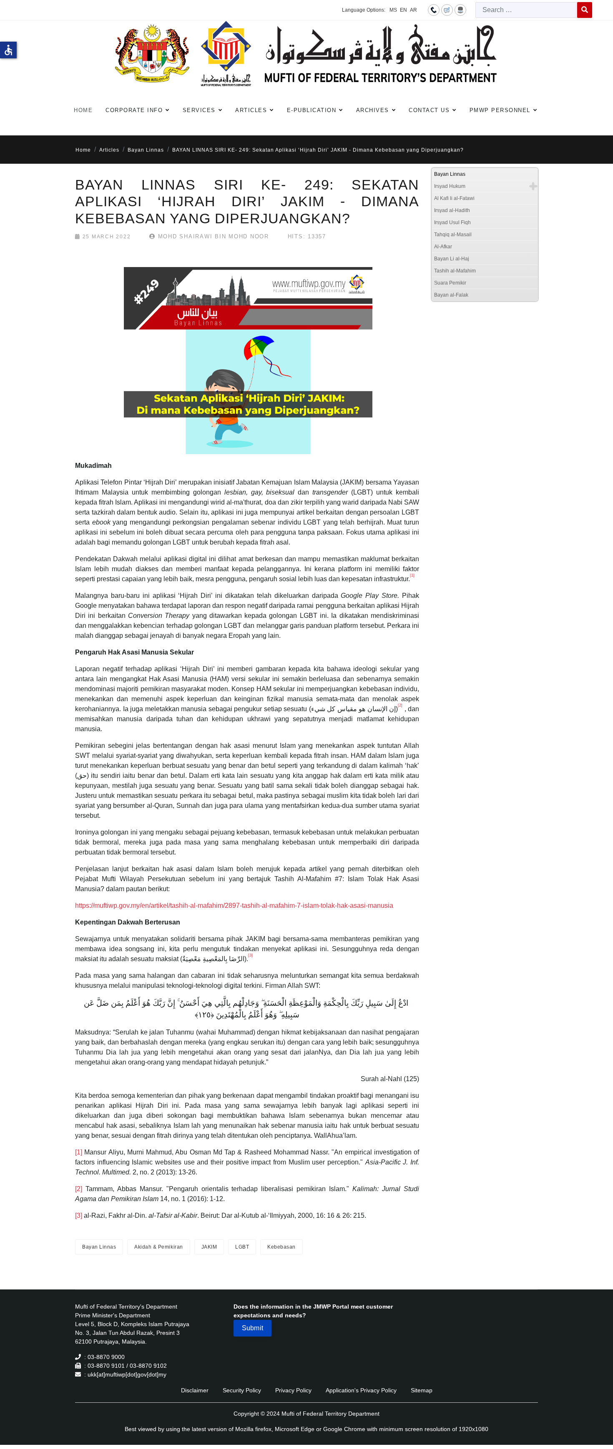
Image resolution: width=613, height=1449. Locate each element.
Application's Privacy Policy (361, 1390)
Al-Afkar (443, 247)
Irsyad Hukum (449, 186)
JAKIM (209, 1247)
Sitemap (421, 1390)
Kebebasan (281, 1247)
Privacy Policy (293, 1390)
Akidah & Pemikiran (158, 1247)
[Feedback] (447, 9)
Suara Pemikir (450, 283)
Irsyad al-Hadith (452, 210)
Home (83, 110)
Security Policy (242, 1390)
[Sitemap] (460, 9)
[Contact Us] (433, 9)
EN (403, 10)
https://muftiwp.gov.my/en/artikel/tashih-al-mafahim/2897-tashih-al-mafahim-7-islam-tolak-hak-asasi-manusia (234, 905)
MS (393, 10)
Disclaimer (195, 1390)
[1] (78, 1152)
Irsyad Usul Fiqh (452, 222)
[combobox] (526, 10)
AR (413, 10)
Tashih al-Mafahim (455, 271)
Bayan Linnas (99, 1247)
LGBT (242, 1247)
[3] (78, 1215)
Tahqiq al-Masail (453, 234)
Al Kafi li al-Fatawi (454, 198)
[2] (78, 1188)
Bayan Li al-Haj (451, 259)
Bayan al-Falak (451, 295)
